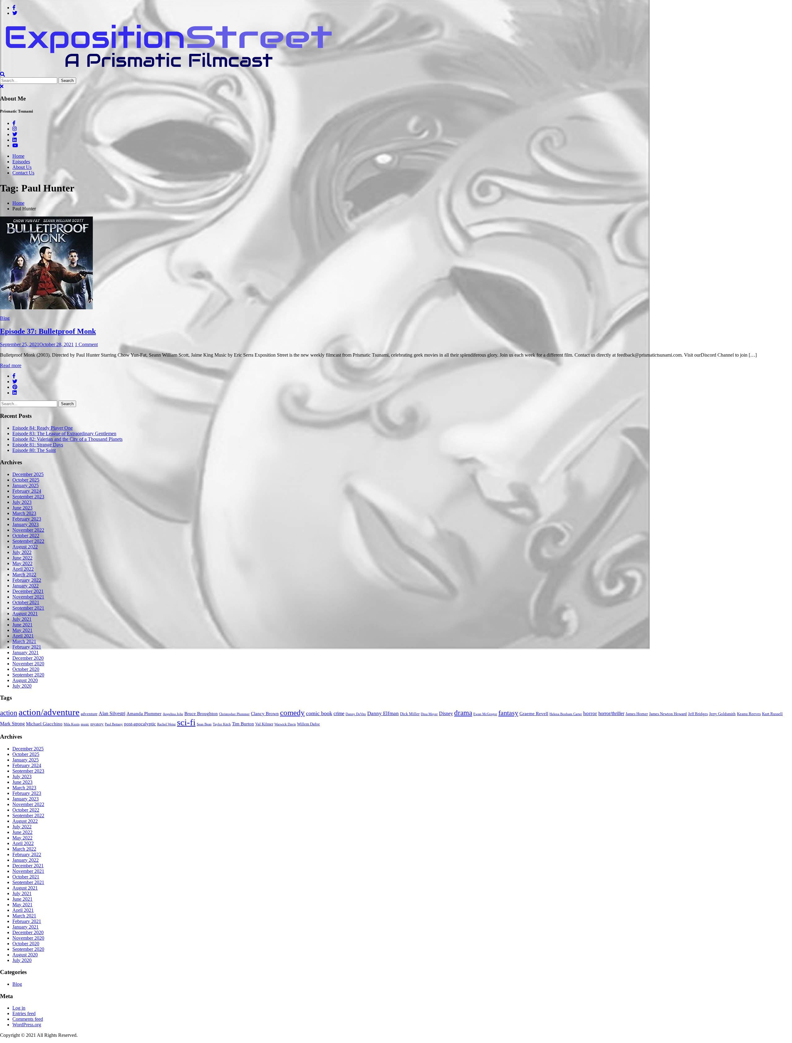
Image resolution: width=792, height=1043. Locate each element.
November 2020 (28, 663)
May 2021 (22, 630)
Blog (5, 318)
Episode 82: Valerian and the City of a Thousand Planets (67, 439)
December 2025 (28, 474)
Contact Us (23, 172)
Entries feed (24, 1013)
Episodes (21, 161)
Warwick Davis (285, 724)
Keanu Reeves (749, 714)
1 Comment (86, 344)
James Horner (637, 714)
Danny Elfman (383, 713)
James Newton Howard (668, 714)
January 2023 (25, 524)
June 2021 (22, 624)
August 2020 (25, 680)
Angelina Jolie (173, 714)
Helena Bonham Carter (565, 714)
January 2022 (25, 585)
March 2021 (24, 641)
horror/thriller (611, 713)
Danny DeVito (356, 714)
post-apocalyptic (140, 723)
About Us (22, 167)
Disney (446, 713)
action (8, 713)
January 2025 (25, 485)
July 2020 (22, 686)
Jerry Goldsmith (722, 714)
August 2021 (25, 613)
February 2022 (26, 580)
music (85, 724)
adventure (89, 714)
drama (463, 713)
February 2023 (26, 519)
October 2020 (25, 669)
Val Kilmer (264, 724)
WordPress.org (26, 1024)
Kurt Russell (772, 714)
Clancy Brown (265, 713)
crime (339, 713)
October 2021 (25, 602)
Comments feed (27, 1019)
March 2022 (24, 574)
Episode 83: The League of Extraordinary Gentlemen (64, 433)
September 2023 (28, 496)
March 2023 (24, 513)
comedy (292, 712)
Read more (10, 365)
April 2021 (23, 635)
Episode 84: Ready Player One (42, 428)
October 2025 (25, 480)
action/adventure (49, 712)
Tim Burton (243, 723)
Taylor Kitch (222, 724)
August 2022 (25, 546)
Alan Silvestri (112, 713)
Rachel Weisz (166, 724)
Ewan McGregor (485, 714)
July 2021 (22, 619)
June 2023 (22, 507)
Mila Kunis (72, 724)
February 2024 (26, 491)
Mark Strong (12, 723)
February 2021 (26, 647)
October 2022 (25, 535)
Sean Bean (204, 724)
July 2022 (22, 552)
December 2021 (28, 591)
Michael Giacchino (44, 723)
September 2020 (28, 674)
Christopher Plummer (234, 714)
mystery (97, 724)
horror (590, 713)
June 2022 (22, 557)
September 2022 (28, 541)
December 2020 (28, 658)
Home (18, 156)
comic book (319, 713)
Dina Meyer (429, 714)
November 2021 (28, 596)
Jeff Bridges (698, 714)
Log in (18, 1008)
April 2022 (23, 569)
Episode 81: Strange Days (37, 444)
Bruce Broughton (201, 713)
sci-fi (186, 722)
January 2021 (25, 652)
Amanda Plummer (144, 713)
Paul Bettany (114, 724)
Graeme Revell (533, 713)
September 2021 (28, 608)
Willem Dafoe (308, 724)
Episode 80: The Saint (34, 450)
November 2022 (28, 530)
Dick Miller (410, 714)
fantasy (508, 713)
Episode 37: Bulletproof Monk (48, 331)
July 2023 (22, 502)
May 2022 (22, 563)
